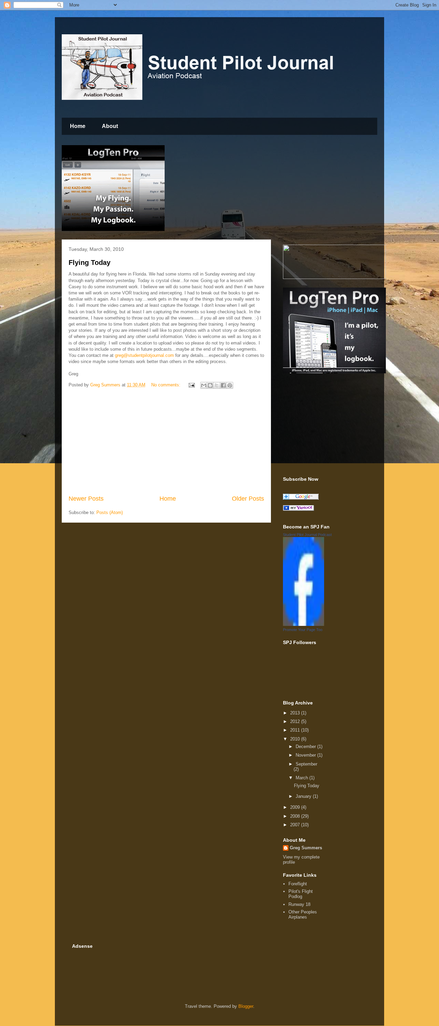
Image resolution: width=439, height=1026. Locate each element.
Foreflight (297, 883)
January (304, 796)
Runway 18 (299, 904)
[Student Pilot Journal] (298, 509)
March (302, 777)
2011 (295, 730)
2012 (295, 721)
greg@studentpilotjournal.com (144, 355)
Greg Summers (306, 847)
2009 (295, 807)
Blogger (245, 1006)
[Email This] (203, 385)
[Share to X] (216, 385)
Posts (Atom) (109, 512)
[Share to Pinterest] (229, 385)
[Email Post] (191, 384)
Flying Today (89, 262)
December (306, 746)
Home (77, 126)
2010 (295, 739)
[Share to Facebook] (223, 385)
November (306, 755)
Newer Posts (86, 498)
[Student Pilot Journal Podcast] (303, 624)
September (306, 764)
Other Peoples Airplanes (302, 914)
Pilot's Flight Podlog (300, 894)
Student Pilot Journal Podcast (307, 535)
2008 (295, 816)
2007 (295, 824)
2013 (295, 712)
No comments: (166, 384)
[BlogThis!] (210, 385)
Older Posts (248, 498)
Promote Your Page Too (302, 630)
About (110, 126)
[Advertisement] (166, 443)
